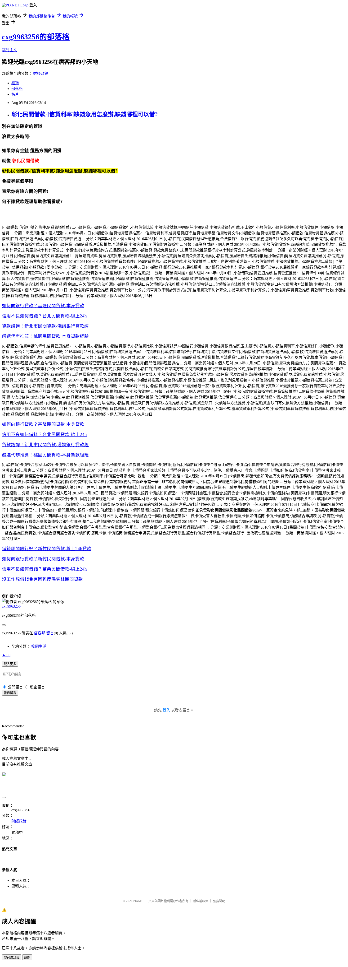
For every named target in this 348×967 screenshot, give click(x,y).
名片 (15, 94)
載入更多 (10, 664)
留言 (50, 633)
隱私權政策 (200, 901)
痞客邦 (39, 633)
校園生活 (38, 646)
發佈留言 (10, 693)
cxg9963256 (11, 606)
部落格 (17, 89)
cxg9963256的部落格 (36, 37)
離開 (27, 957)
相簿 (15, 83)
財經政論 (40, 73)
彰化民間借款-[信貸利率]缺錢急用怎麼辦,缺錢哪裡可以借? (84, 114)
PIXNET (138, 901)
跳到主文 (9, 50)
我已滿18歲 (11, 957)
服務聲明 (219, 901)
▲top (6, 655)
